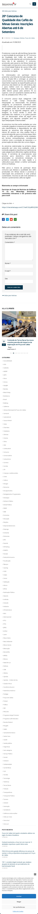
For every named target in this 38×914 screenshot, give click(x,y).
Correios (5, 456)
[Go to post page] (19, 320)
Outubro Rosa (7, 677)
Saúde (5, 733)
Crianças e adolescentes (10, 466)
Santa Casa (6, 729)
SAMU (5, 722)
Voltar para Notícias (10, 11)
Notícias (22, 38)
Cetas (5, 417)
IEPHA (5, 582)
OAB (4, 663)
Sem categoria (7, 743)
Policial (5, 694)
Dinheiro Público (8, 494)
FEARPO (5, 543)
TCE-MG (5, 768)
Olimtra (5, 666)
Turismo (5, 793)
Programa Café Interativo (10, 712)
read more (11, 342)
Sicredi (5, 750)
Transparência (7, 785)
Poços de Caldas (30, 38)
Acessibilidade (7, 354)
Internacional (7, 610)
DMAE (5, 501)
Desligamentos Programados (12, 487)
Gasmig (5, 561)
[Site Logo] (9, 4)
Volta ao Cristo (7, 810)
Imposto (5, 589)
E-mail (8, 271)
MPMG (5, 649)
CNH (4, 438)
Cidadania (6, 424)
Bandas (5, 382)
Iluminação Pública (8, 585)
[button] (35, 874)
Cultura (5, 473)
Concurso (6, 445)
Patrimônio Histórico (9, 684)
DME (4, 505)
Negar (19, 902)
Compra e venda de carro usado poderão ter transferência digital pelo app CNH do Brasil (20, 335)
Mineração (6, 642)
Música (5, 652)
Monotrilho (6, 645)
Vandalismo (6, 803)
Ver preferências (19, 907)
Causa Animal (7, 414)
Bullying (5, 396)
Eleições (5, 515)
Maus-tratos (7, 631)
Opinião (5, 670)
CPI (4, 463)
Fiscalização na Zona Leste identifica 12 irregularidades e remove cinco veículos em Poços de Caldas (19, 857)
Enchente (6, 526)
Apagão (5, 379)
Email (11, 219)
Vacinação (6, 800)
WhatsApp (15, 219)
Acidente (6, 361)
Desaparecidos (7, 484)
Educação (6, 512)
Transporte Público (9, 789)
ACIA (4, 358)
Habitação (6, 575)
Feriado (5, 547)
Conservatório (7, 449)
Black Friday (6, 386)
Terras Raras (7, 778)
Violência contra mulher (10, 807)
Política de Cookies (18, 911)
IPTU (4, 614)
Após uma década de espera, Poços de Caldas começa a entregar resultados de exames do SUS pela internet (17, 828)
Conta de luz (7, 452)
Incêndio (5, 592)
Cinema (5, 431)
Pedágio (5, 687)
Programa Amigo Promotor (11, 708)
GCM (4, 564)
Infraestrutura (7, 603)
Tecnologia (6, 771)
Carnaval (6, 407)
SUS (4, 764)
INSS (4, 607)
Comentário (10, 242)
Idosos (5, 578)
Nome (8, 263)
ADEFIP (5, 365)
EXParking (6, 540)
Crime (5, 470)
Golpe (5, 568)
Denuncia (6, 480)
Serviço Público (7, 747)
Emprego (6, 522)
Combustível (7, 442)
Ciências (5, 428)
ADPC (5, 368)
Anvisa (5, 375)
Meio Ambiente (7, 635)
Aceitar (19, 896)
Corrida (5, 459)
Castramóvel (7, 410)
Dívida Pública (7, 498)
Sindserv (6, 754)
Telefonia (6, 775)
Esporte (5, 536)
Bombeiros (6, 389)
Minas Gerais (7, 638)
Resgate (5, 719)
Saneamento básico (9, 726)
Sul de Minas (7, 761)
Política (5, 698)
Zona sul (6, 817)
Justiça (5, 624)
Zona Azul (6, 814)
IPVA (4, 617)
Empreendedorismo (9, 519)
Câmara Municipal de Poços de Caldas (14, 403)
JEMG (4, 621)
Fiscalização (7, 554)
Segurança (6, 740)
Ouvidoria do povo (8, 680)
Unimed (5, 796)
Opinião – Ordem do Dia (10, 673)
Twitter (7, 219)
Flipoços (5, 557)
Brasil (5, 393)
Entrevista (6, 529)
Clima (5, 435)
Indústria (6, 600)
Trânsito (5, 782)
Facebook (3, 219)
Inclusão (5, 596)
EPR (4, 533)
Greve (5, 571)
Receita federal (7, 715)
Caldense (6, 400)
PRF (4, 701)
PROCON (6, 705)
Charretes (6, 421)
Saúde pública (7, 736)
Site (6, 279)
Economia (6, 508)
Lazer (5, 628)
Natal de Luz (7, 656)
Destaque (16, 38)
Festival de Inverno (9, 550)
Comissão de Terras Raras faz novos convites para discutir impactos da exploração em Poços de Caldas (18, 838)
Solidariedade (7, 757)
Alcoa (5, 372)
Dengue (5, 477)
